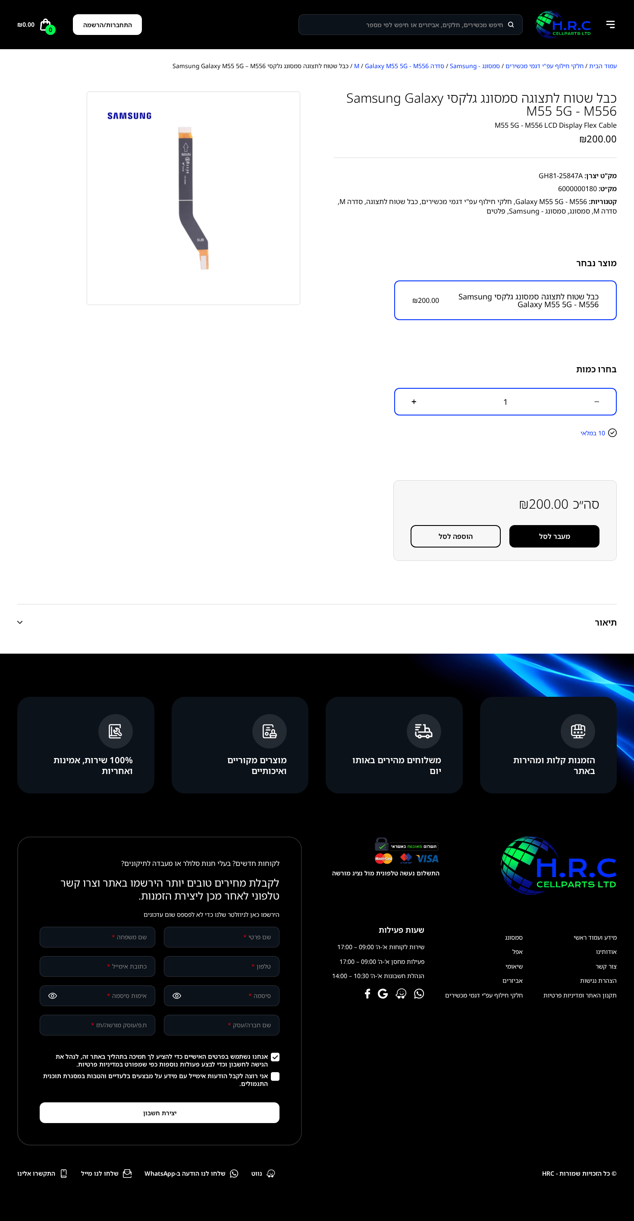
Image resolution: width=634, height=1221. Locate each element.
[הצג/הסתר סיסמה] (177, 995)
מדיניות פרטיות (98, 1064)
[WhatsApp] (419, 994)
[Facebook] (367, 994)
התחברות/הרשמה (107, 25)
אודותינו (606, 951)
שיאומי (514, 966)
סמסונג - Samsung (475, 66)
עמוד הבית (603, 66)
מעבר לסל (554, 536)
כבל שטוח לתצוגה (392, 201)
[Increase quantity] (414, 401)
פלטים (495, 211)
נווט (256, 1173)
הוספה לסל (456, 536)
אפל (517, 951)
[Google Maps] (383, 994)
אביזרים (512, 980)
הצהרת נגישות (598, 980)
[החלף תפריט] (610, 24)
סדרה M (351, 201)
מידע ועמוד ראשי (595, 937)
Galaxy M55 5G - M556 (397, 66)
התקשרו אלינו (36, 1173)
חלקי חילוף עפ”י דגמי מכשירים (484, 995)
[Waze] (401, 994)
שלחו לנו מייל (100, 1173)
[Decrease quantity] (597, 401)
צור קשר (606, 966)
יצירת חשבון (159, 1113)
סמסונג (579, 211)
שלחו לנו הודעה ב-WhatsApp (185, 1173)
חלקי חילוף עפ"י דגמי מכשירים (544, 66)
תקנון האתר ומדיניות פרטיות (580, 995)
